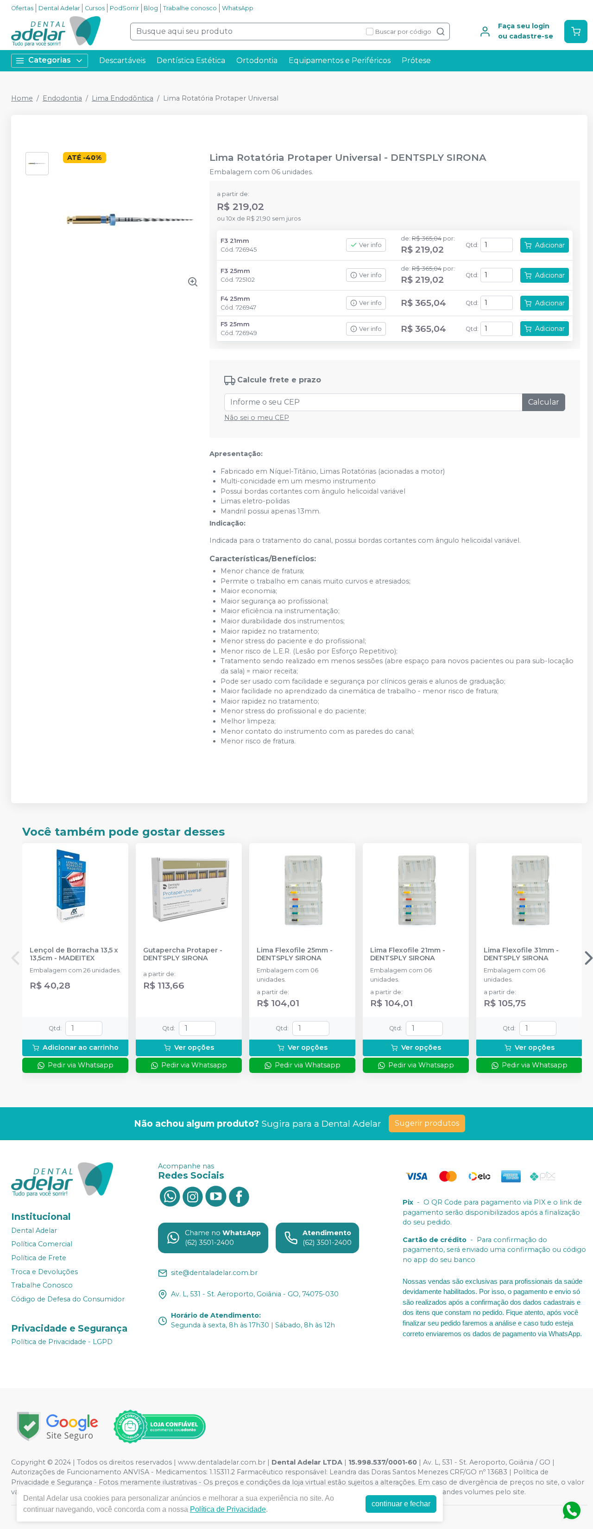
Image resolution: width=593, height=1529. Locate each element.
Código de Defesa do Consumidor (68, 1299)
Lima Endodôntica (122, 98)
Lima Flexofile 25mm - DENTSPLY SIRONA (295, 954)
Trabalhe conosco (190, 8)
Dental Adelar (59, 8)
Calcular (543, 402)
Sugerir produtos (427, 1123)
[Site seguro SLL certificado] (57, 1426)
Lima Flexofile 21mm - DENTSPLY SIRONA (407, 954)
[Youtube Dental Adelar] (215, 1196)
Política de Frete (38, 1258)
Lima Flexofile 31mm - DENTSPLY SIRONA (521, 954)
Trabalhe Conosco (42, 1285)
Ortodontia (257, 60)
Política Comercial (41, 1244)
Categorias (49, 60)
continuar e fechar (401, 1504)
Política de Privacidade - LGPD (62, 1342)
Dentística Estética (191, 60)
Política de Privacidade (228, 1509)
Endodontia (62, 98)
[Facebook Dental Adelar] (239, 1196)
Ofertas (22, 8)
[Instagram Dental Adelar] (192, 1196)
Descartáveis (122, 60)
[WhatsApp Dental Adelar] (169, 1196)
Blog (151, 8)
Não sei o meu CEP (256, 417)
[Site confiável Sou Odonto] (159, 1426)
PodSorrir (124, 8)
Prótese (416, 60)
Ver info (370, 244)
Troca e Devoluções (44, 1272)
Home (22, 98)
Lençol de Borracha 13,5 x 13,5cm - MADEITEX (74, 954)
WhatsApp (237, 8)
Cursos (95, 8)
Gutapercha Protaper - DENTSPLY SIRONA (182, 954)
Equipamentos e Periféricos (340, 60)
